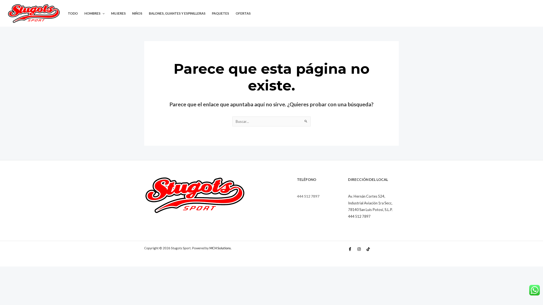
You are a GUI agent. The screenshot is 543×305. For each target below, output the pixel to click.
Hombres (92, 13)
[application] (103, 13)
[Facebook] (350, 249)
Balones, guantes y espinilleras (177, 13)
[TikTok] (368, 249)
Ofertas (243, 13)
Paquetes (220, 13)
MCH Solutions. (220, 248)
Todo (73, 13)
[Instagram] (359, 249)
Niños (137, 13)
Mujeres (118, 13)
